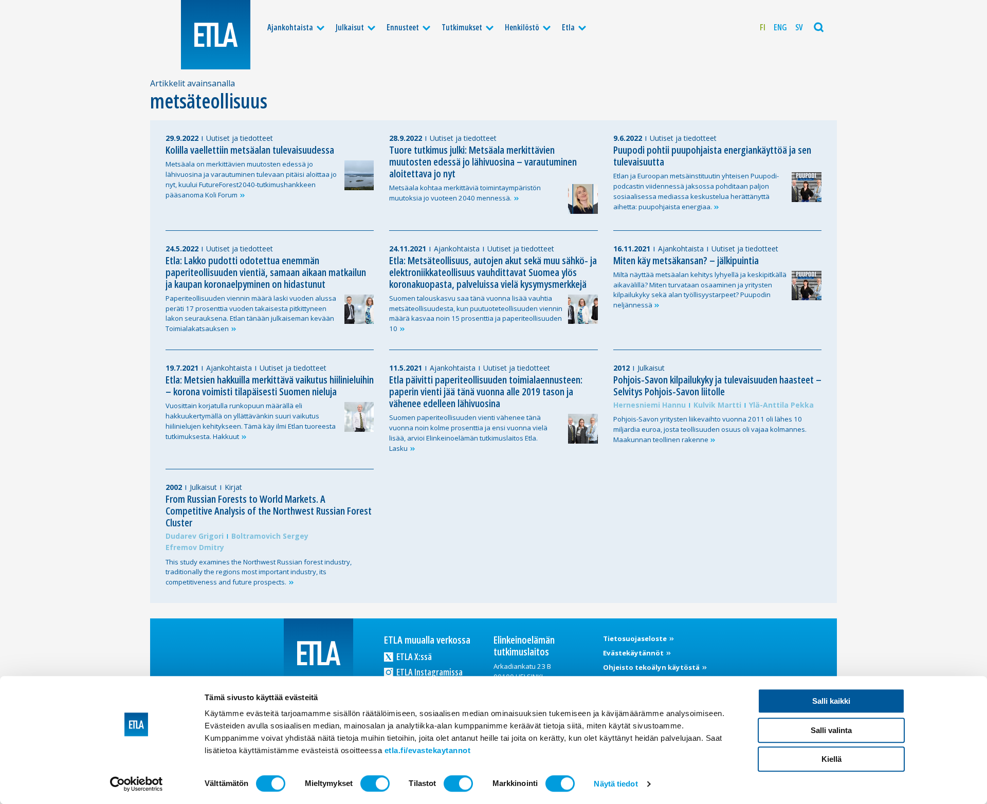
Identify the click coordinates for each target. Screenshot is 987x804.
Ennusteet (403, 27)
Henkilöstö (522, 27)
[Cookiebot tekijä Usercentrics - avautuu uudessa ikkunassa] (136, 784)
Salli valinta (831, 730)
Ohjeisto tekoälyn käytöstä (652, 667)
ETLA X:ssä (413, 656)
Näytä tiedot (615, 783)
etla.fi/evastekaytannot (428, 750)
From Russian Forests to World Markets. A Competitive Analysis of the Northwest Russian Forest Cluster (269, 510)
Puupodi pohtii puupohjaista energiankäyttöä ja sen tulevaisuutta (712, 156)
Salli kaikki (831, 701)
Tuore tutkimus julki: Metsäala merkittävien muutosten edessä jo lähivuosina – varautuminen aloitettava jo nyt (483, 161)
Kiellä (831, 759)
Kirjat (233, 487)
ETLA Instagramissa (429, 672)
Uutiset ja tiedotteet (239, 138)
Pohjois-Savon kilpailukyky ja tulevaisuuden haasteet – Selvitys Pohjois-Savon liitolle (717, 385)
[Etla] (215, 34)
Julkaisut (350, 27)
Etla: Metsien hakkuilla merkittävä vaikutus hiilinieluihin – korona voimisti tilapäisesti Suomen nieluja (270, 385)
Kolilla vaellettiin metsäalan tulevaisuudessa (250, 150)
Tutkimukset (462, 27)
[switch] (375, 783)
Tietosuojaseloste (635, 638)
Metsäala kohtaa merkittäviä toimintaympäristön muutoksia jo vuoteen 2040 (465, 193)
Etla (568, 27)
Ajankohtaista (290, 27)
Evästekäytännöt (634, 652)
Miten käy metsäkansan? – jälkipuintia (686, 260)
